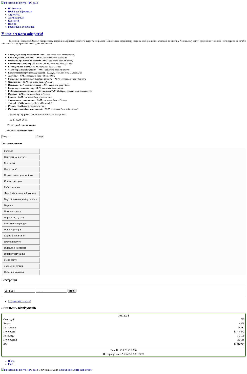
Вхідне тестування (14, 253)
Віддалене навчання (15, 247)
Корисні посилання (14, 235)
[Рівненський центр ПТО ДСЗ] (19, 2)
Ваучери (8, 205)
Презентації (10, 169)
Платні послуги (12, 241)
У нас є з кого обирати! (22, 34)
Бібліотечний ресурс (15, 223)
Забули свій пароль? (19, 301)
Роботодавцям (12, 187)
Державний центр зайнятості (75, 369)
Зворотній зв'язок (13, 266)
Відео (11, 361)
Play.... (11, 364)
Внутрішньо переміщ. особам (20, 199)
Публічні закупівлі (14, 272)
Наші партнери (12, 229)
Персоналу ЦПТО (14, 217)
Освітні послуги (13, 181)
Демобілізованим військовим (20, 193)
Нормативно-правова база (18, 175)
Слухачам (9, 163)
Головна (8, 150)
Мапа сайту (10, 259)
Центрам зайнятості (15, 157)
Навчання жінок (13, 211)
